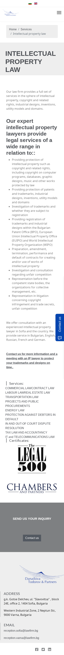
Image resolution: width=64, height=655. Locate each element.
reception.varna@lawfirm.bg (21, 637)
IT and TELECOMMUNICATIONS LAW (30, 436)
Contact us (32, 537)
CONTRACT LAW (42, 388)
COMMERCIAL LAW (18, 388)
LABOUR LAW (14, 392)
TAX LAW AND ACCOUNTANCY (26, 432)
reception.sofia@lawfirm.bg (21, 630)
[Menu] (59, 12)
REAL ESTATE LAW (37, 392)
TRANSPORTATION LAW (21, 397)
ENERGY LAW (14, 410)
